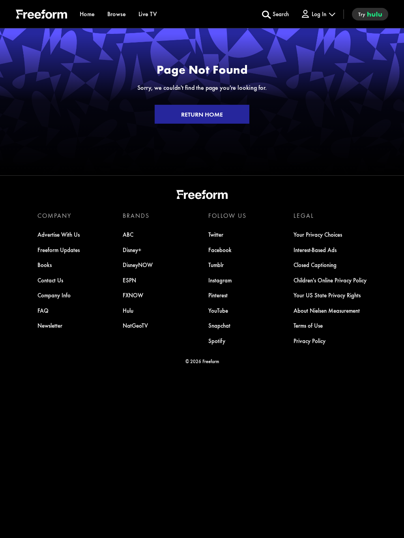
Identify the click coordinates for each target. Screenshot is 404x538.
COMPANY (54, 215)
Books (44, 265)
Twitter (215, 234)
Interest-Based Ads (315, 250)
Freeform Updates (58, 250)
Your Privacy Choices (318, 234)
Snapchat (219, 325)
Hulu (128, 310)
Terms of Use (308, 325)
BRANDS (136, 215)
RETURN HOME (202, 114)
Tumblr (216, 265)
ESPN (129, 280)
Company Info (54, 295)
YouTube (218, 310)
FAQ (43, 310)
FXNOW (133, 295)
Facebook (220, 250)
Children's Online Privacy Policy (330, 280)
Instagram (220, 280)
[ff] (41, 15)
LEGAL (304, 215)
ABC (128, 234)
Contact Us (50, 280)
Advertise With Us (58, 234)
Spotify (216, 341)
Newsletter (49, 325)
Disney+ (132, 250)
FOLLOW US (227, 215)
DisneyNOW (138, 265)
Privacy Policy (309, 341)
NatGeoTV (135, 325)
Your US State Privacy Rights (327, 295)
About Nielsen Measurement (327, 310)
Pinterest (218, 295)
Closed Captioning (315, 265)
